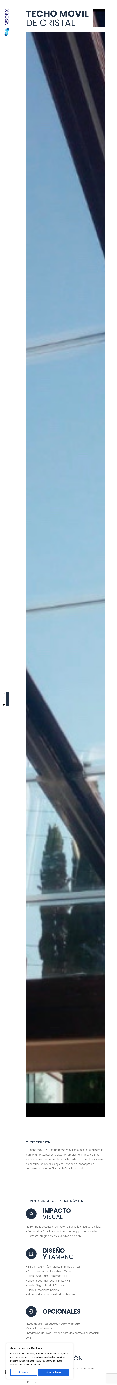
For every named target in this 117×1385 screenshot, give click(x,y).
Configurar (23, 1372)
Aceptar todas (53, 1372)
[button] (97, 563)
